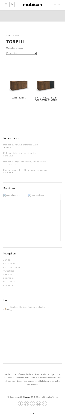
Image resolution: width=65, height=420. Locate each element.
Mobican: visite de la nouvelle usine (19, 153)
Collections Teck (12, 268)
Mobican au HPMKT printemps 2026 (20, 145)
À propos (7, 275)
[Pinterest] (44, 404)
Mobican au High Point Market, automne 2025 (24, 162)
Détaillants (9, 282)
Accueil (9, 36)
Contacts (8, 286)
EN (59, 5)
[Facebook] (20, 404)
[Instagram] (26, 404)
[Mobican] (32, 5)
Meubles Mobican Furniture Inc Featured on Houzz (30, 309)
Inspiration (8, 278)
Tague (55, 397)
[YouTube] (38, 404)
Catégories (8, 271)
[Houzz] (32, 404)
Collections (9, 264)
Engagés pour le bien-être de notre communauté (26, 170)
